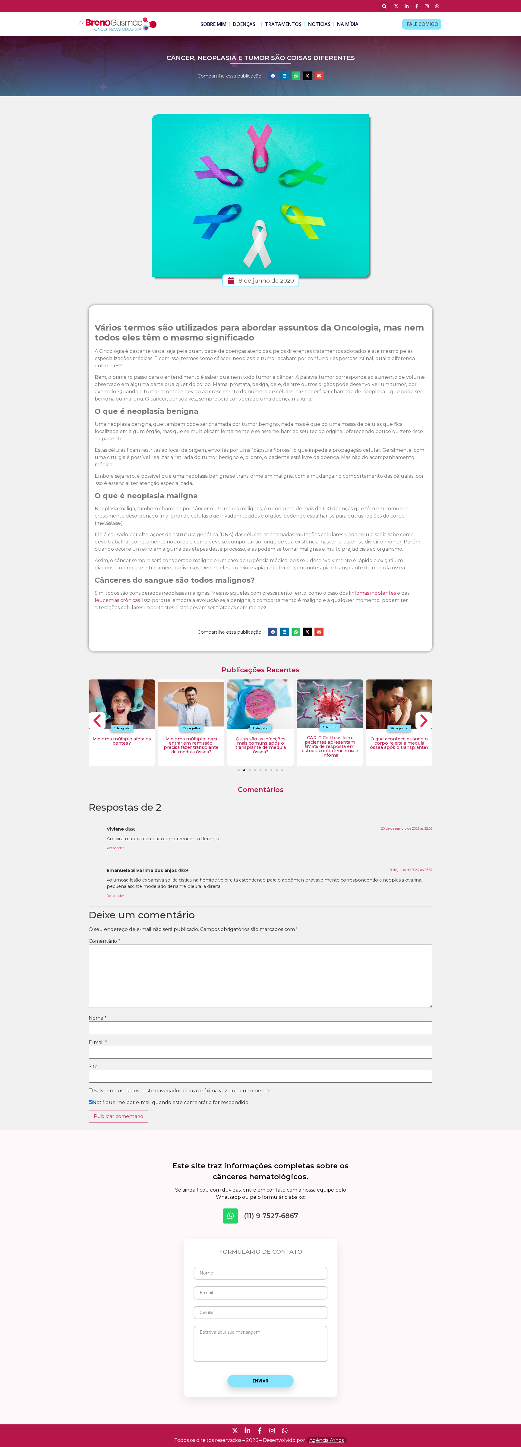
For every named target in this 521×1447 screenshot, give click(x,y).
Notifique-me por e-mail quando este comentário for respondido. (171, 1102)
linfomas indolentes (372, 593)
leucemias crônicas (117, 600)
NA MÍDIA (347, 24)
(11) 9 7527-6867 (271, 1215)
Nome (98, 1018)
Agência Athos (326, 1440)
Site (93, 1066)
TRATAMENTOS (283, 24)
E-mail (98, 1042)
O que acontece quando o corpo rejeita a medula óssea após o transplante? (399, 743)
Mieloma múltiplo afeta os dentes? (122, 741)
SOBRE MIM (213, 24)
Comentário (104, 941)
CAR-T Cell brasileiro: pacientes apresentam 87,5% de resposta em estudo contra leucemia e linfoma (330, 746)
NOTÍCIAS (319, 24)
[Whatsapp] (230, 1216)
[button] (384, 6)
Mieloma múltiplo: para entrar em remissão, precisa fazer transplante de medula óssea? (191, 745)
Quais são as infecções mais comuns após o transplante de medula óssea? (260, 745)
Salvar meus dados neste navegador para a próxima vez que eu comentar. (183, 1090)
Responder (115, 848)
